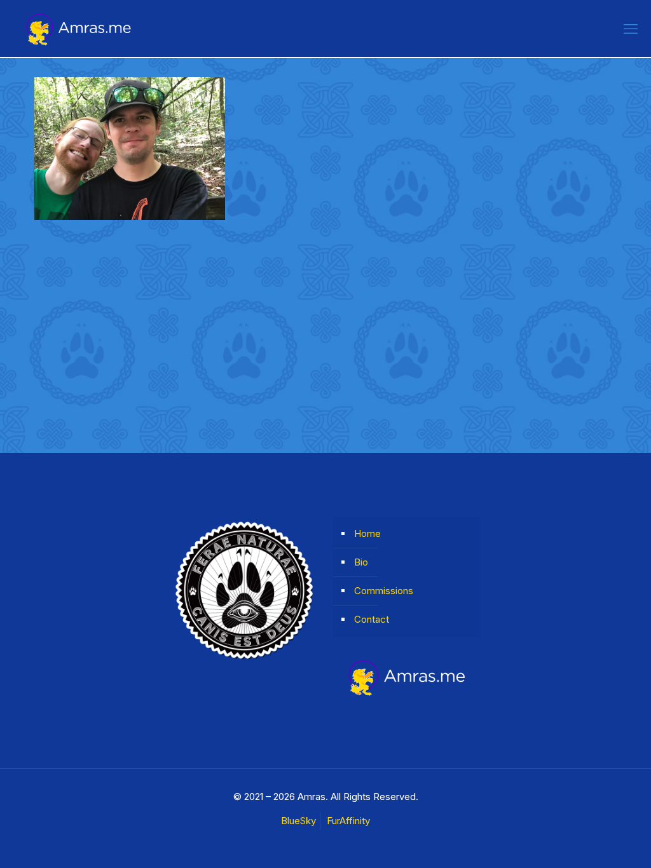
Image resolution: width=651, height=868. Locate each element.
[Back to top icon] (590, 842)
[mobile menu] (630, 28)
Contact (371, 619)
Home (367, 533)
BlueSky (298, 821)
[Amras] (79, 28)
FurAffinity (348, 821)
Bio (361, 562)
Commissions (383, 591)
